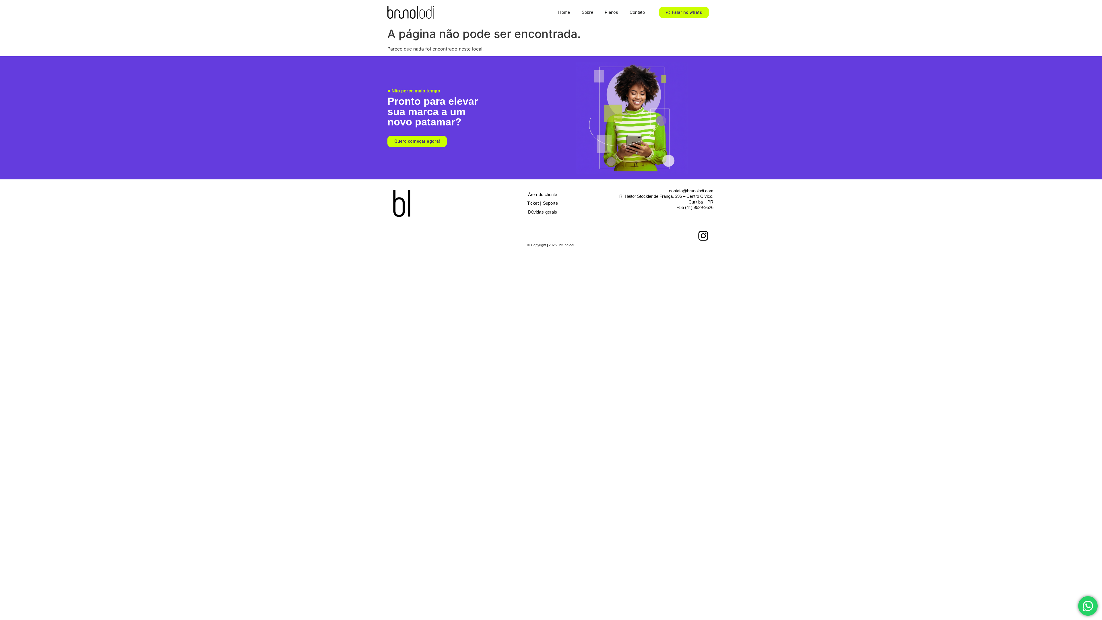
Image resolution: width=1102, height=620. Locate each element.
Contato (637, 12)
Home (564, 12)
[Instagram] (703, 235)
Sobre (587, 12)
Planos (611, 12)
